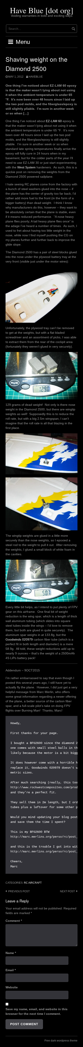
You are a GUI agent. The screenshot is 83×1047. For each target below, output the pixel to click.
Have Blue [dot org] (41, 10)
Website (12, 987)
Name (11, 953)
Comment (14, 920)
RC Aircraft (33, 882)
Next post (67, 891)
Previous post (19, 891)
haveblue (36, 76)
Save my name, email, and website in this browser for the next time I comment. (37, 1011)
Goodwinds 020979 (19, 639)
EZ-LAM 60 (54, 121)
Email (11, 970)
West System (26, 167)
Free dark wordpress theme (60, 1040)
